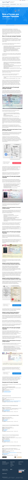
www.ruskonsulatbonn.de (7, 410)
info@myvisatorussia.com (5, 470)
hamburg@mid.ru (6, 419)
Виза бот (3, 6)
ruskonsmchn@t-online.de (7, 440)
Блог (20, 4)
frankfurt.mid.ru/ (5, 454)
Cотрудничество (8, 6)
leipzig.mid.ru (5, 430)
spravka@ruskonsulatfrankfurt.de (12, 452)
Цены (18, 4)
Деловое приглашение (13, 4)
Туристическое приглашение (5, 4)
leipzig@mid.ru (5, 429)
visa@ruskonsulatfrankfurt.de (5, 453)
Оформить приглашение (16, 305)
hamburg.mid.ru (5, 420)
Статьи (11, 466)
